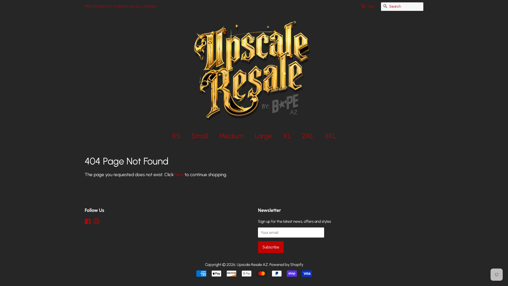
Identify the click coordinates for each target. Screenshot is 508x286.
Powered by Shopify (286, 264)
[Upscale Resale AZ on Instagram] (96, 222)
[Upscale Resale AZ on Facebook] (88, 222)
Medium (231, 136)
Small (199, 136)
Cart (371, 6)
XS (176, 136)
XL (287, 136)
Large (263, 136)
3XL (330, 136)
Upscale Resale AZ (252, 264)
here (179, 174)
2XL (308, 136)
